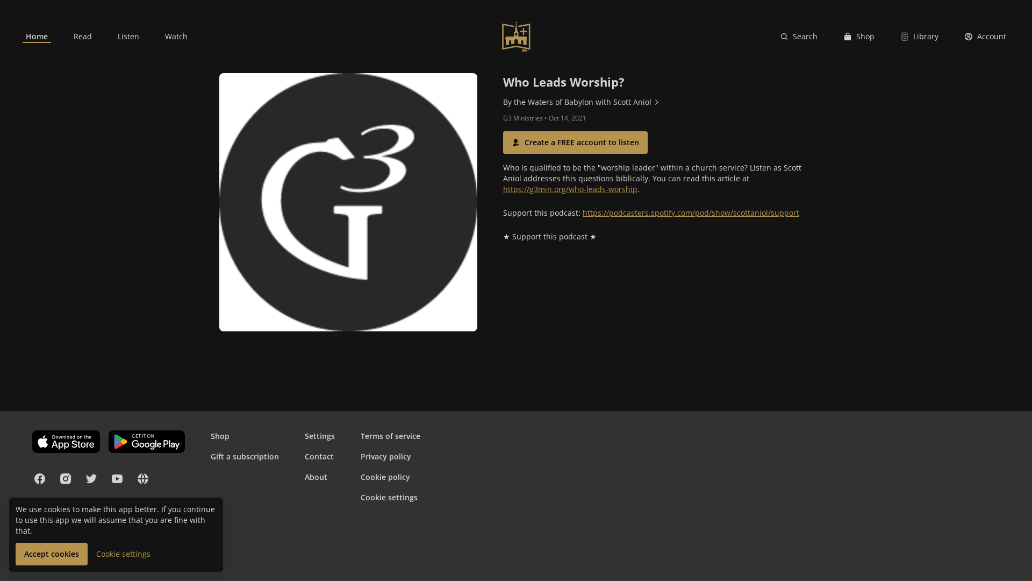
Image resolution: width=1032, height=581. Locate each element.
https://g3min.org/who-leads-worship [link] (570, 189)
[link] (37, 36)
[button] (575, 142)
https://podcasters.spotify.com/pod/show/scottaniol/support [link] (691, 213)
